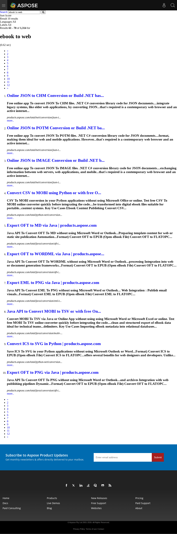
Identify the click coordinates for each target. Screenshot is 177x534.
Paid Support (142, 503)
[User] (164, 5)
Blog (49, 508)
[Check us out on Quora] (96, 485)
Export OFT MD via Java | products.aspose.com (52, 225)
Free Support (98, 503)
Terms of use (91, 529)
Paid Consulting (12, 508)
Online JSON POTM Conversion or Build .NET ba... (56, 128)
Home (6, 498)
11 (8, 81)
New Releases (99, 498)
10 (8, 78)
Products (52, 498)
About (138, 508)
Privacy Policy (79, 529)
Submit (158, 457)
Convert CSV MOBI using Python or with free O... (54, 193)
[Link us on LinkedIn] (81, 485)
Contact (100, 529)
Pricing (139, 498)
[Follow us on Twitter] (74, 485)
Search (3, 12)
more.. (10, 120)
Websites (96, 508)
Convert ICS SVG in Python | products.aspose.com (54, 343)
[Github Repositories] (103, 485)
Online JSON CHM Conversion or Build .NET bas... (55, 95)
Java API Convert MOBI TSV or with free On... (54, 311)
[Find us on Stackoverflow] (89, 485)
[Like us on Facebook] (67, 485)
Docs (5, 503)
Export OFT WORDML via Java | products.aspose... (55, 254)
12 (8, 85)
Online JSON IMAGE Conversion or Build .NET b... (56, 160)
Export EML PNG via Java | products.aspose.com (53, 282)
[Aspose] (24, 5)
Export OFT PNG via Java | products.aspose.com (53, 372)
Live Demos (53, 503)
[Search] (172, 5)
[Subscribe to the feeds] (110, 485)
